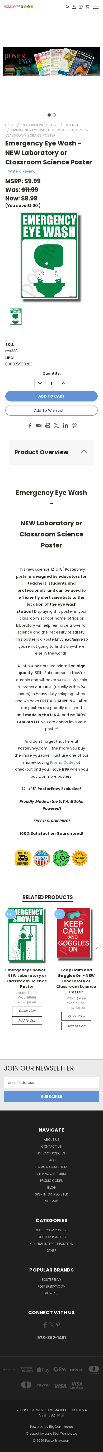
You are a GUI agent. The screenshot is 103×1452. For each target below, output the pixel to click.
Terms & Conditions (51, 1167)
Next (97, 946)
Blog (51, 1187)
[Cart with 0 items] (87, 6)
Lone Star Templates (61, 1433)
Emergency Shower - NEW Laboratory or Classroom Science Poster (27, 978)
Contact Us (51, 1146)
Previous (6, 946)
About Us (51, 1139)
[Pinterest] (74, 425)
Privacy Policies (51, 1153)
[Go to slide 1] (49, 115)
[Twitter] (56, 425)
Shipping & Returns (51, 1174)
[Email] (38, 425)
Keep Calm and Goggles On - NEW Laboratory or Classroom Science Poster (76, 981)
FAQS (52, 1160)
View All (51, 1293)
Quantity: (52, 373)
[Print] (47, 425)
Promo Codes (62, 762)
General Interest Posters (51, 1244)
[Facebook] (29, 425)
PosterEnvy (51, 1279)
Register (60, 1194)
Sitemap (51, 1201)
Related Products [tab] (47, 897)
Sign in (41, 1194)
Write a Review (21, 171)
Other (51, 1250)
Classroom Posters (51, 1230)
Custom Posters (52, 1237)
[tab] (51, 452)
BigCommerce (61, 1426)
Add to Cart (27, 1020)
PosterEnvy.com (51, 1286)
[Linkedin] (65, 425)
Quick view (27, 1010)
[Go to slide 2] (54, 115)
